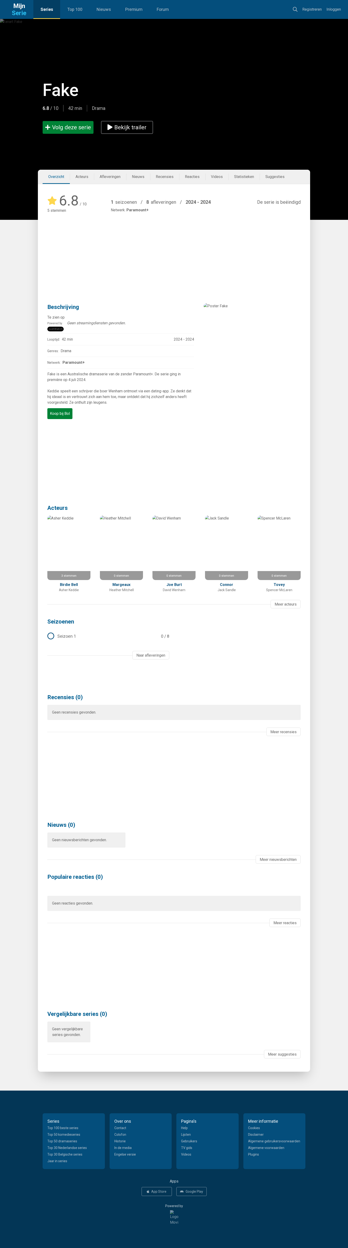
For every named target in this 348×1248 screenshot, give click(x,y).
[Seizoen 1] (108, 636)
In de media (123, 1148)
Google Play (194, 1191)
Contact (120, 1128)
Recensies (165, 176)
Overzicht (56, 176)
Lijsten (186, 1134)
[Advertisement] (174, 251)
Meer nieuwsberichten (278, 859)
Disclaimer (256, 1134)
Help (184, 1128)
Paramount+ (137, 210)
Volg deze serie (71, 127)
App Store (158, 1191)
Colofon (120, 1134)
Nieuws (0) (61, 825)
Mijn (19, 9)
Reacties (192, 176)
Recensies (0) (65, 697)
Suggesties (275, 176)
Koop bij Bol (60, 413)
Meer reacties (285, 923)
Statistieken (244, 176)
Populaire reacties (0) (75, 877)
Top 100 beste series (62, 1128)
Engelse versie (125, 1154)
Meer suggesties (282, 1054)
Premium (134, 9)
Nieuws (104, 9)
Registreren (312, 9)
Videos (217, 176)
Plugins (253, 1154)
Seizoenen (60, 621)
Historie (120, 1141)
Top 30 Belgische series (64, 1154)
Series (46, 9)
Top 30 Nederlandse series (67, 1148)
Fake (61, 90)
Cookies (254, 1128)
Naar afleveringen (150, 655)
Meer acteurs (286, 604)
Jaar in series (57, 1161)
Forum (163, 9)
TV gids (186, 1148)
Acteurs (82, 176)
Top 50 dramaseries (62, 1141)
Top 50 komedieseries (63, 1134)
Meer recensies (283, 732)
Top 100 (74, 9)
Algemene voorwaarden (266, 1148)
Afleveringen (110, 176)
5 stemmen (56, 210)
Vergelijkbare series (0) (77, 1014)
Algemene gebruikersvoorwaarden (274, 1141)
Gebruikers (189, 1141)
